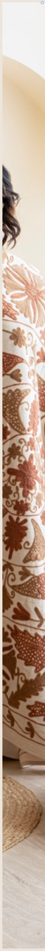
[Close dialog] (42, 2)
